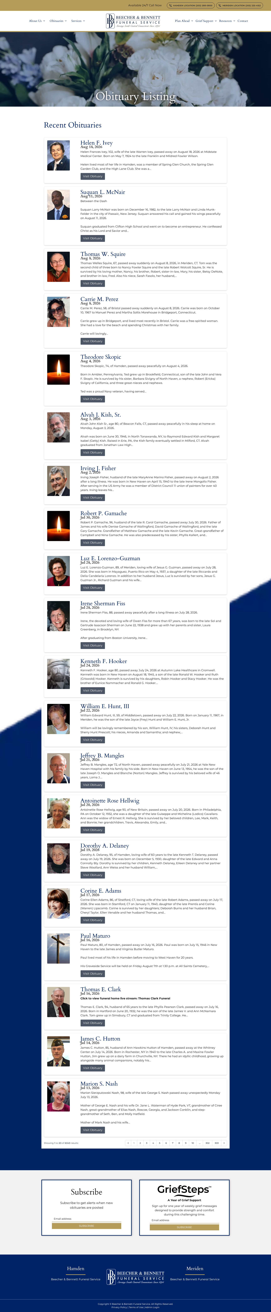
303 (217, 1143)
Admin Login (152, 1307)
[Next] (224, 1143)
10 (193, 1143)
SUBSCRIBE (86, 1225)
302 (208, 1143)
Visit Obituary (92, 176)
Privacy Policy (119, 1307)
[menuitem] (37, 21)
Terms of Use (136, 1307)
